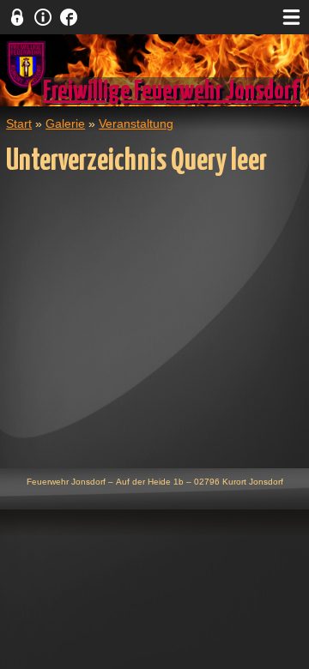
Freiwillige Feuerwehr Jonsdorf (171, 91)
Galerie (65, 123)
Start (19, 123)
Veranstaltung (136, 123)
